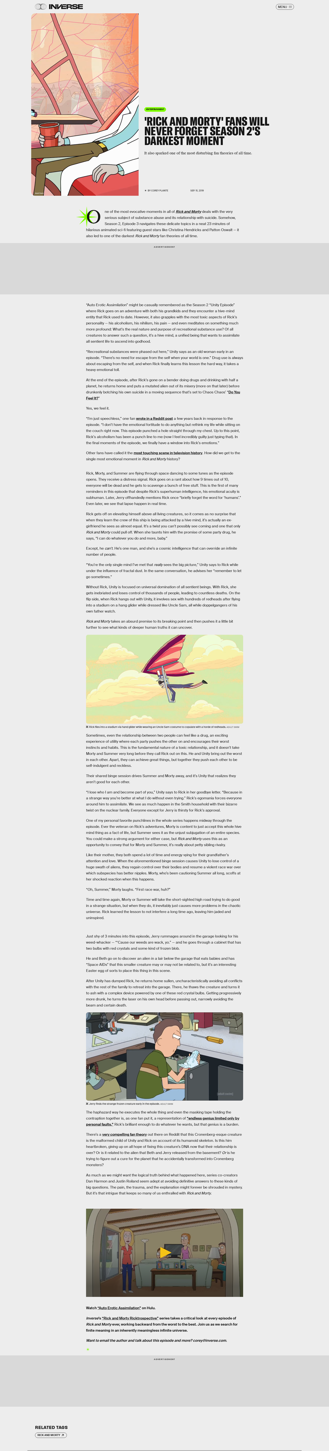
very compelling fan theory (124, 1134)
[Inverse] (66, 6)
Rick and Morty (49, 1435)
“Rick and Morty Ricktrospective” (130, 1318)
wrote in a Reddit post (154, 418)
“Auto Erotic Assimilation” (119, 1308)
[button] (164, 1252)
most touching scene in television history (168, 453)
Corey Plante (159, 190)
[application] (164, 1253)
